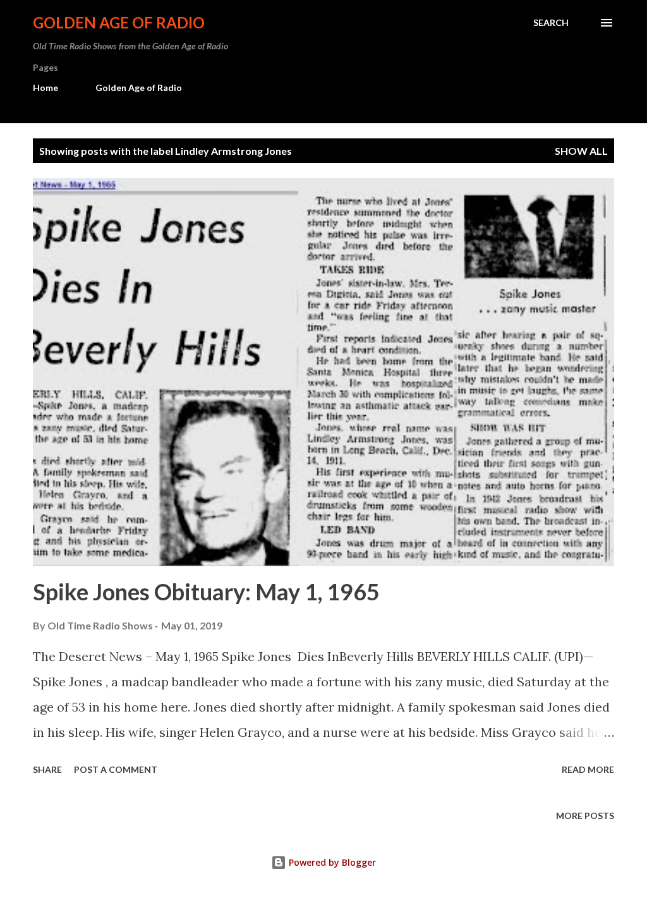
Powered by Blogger (331, 862)
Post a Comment (115, 769)
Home (45, 87)
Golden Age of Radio (119, 22)
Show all (581, 151)
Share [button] (47, 769)
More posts (585, 815)
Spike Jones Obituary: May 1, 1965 (206, 591)
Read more (588, 769)
